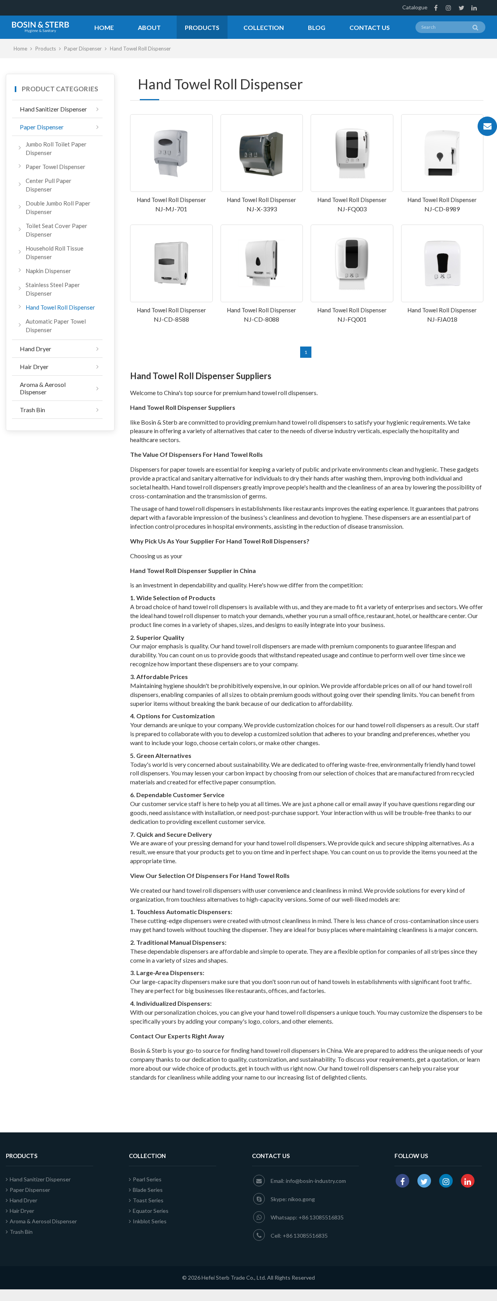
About (149, 27)
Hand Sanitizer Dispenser (53, 109)
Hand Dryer (35, 348)
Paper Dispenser (83, 48)
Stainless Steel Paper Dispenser (53, 289)
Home (104, 27)
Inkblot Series (150, 1221)
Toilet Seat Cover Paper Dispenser (56, 230)
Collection (263, 27)
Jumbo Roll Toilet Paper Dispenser (56, 148)
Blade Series (148, 1189)
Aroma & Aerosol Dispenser (43, 388)
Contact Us (369, 27)
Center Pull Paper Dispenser (48, 185)
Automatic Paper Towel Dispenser (56, 325)
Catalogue (414, 7)
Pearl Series (147, 1179)
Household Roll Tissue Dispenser (54, 252)
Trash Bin (32, 409)
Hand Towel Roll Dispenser (60, 307)
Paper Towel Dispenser (55, 166)
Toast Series (148, 1200)
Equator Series (151, 1210)
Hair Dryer (34, 366)
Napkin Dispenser (48, 270)
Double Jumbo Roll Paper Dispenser (58, 207)
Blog (316, 27)
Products (202, 27)
